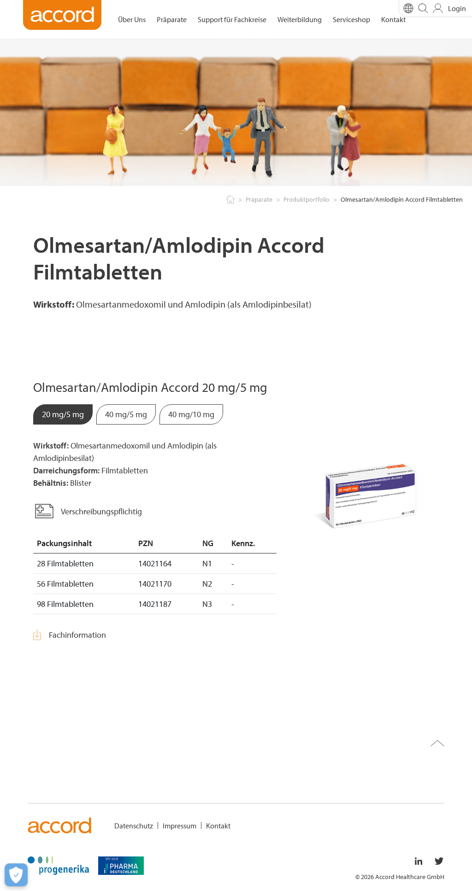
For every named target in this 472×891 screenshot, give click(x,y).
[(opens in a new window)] (58, 864)
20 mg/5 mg (63, 414)
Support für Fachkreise (232, 19)
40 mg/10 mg (191, 414)
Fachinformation (77, 634)
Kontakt (393, 19)
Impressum (179, 825)
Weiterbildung (299, 19)
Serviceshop (351, 19)
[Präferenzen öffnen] (16, 874)
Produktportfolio (306, 199)
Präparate (172, 19)
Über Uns (132, 19)
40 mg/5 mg (126, 414)
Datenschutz (133, 825)
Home (229, 199)
